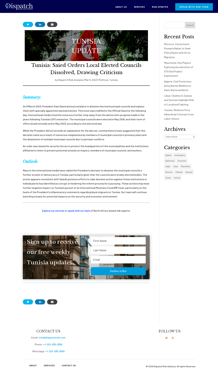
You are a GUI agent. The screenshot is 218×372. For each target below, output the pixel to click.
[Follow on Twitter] (166, 337)
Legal (167, 166)
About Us (121, 7)
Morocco (169, 172)
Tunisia (113, 79)
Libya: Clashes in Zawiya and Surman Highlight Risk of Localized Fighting (179, 100)
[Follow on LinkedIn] (172, 337)
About (33, 365)
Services (139, 7)
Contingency (179, 155)
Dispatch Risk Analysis (70, 79)
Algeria (168, 155)
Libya (175, 166)
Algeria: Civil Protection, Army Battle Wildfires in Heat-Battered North (178, 86)
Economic (182, 161)
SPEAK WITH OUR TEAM (194, 7)
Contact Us (69, 365)
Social (168, 177)
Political (103, 79)
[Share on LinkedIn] (40, 24)
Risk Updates (160, 7)
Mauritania (185, 166)
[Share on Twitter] (28, 24)
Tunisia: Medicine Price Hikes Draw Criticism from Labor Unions (179, 114)
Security (188, 172)
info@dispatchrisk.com (52, 337)
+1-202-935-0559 (52, 344)
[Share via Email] (52, 24)
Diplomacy (170, 161)
